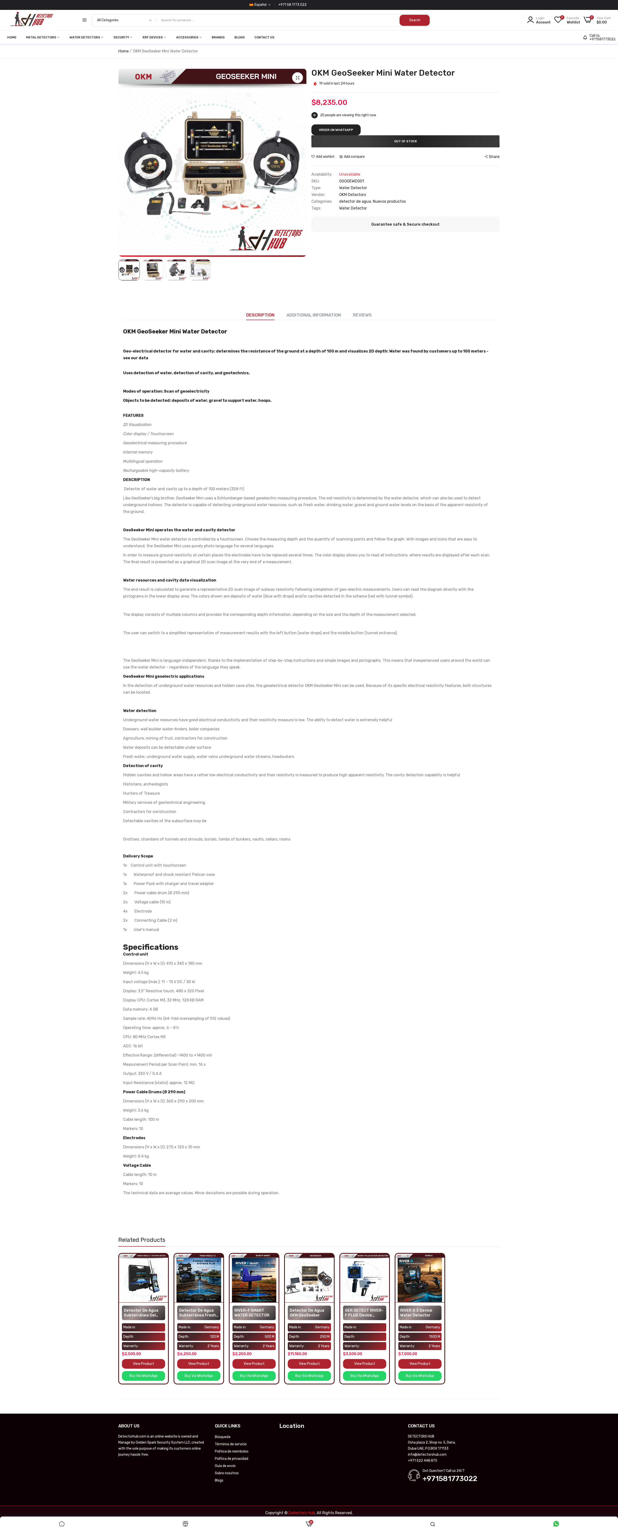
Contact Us (264, 37)
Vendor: (318, 195)
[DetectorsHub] (31, 20)
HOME (11, 37)
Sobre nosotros (227, 1473)
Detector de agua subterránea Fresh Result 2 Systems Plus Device (197, 1313)
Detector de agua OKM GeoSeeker (307, 1312)
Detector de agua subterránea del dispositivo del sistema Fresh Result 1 (141, 1313)
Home (123, 51)
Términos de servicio (231, 1444)
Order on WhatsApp (336, 130)
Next (302, 163)
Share (494, 156)
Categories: (321, 201)
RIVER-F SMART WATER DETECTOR (251, 1312)
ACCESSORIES (187, 37)
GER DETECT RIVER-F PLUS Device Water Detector (364, 1313)
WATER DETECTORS (85, 37)
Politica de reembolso (231, 1451)
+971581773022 (603, 39)
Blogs (239, 37)
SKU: (315, 181)
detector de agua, (356, 201)
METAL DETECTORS (41, 37)
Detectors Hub (301, 1512)
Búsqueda (222, 1437)
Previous (123, 163)
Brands (218, 37)
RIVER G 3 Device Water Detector (416, 1312)
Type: (316, 188)
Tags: (316, 208)
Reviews (362, 315)
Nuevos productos (389, 201)
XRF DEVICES (153, 37)
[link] (164, 1258)
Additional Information (314, 315)
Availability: (321, 174)
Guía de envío (225, 1466)
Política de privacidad (231, 1459)
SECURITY (121, 37)
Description (260, 315)
